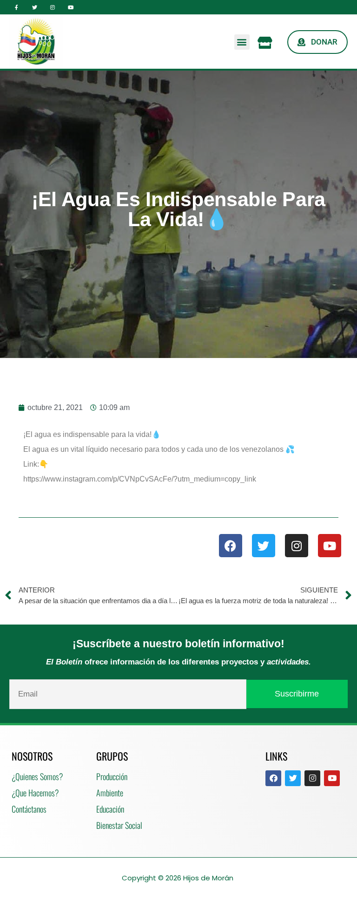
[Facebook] (230, 545)
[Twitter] (34, 7)
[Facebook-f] (16, 7)
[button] (242, 42)
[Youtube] (70, 7)
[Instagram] (53, 7)
